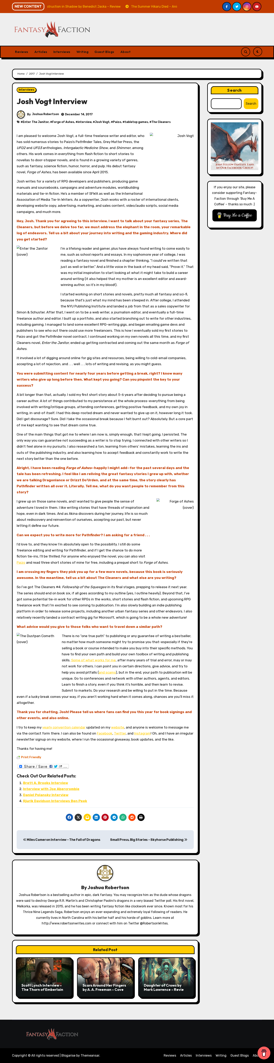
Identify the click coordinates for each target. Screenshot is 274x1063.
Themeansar (90, 1055)
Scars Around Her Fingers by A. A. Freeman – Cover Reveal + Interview (104, 989)
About (125, 52)
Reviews (21, 52)
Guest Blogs (104, 52)
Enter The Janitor (36, 122)
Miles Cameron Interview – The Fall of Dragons (63, 840)
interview (84, 122)
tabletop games (136, 122)
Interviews (61, 52)
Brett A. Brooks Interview (45, 783)
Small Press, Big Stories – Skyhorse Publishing (147, 840)
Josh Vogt (102, 122)
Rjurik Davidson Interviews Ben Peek (55, 801)
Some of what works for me (93, 660)
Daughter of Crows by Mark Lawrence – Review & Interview (165, 989)
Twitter (120, 733)
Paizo (117, 122)
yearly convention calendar (63, 727)
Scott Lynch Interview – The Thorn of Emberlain (42, 987)
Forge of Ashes (63, 122)
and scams (107, 672)
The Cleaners (161, 122)
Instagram (142, 733)
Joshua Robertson (45, 114)
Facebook (104, 733)
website (117, 727)
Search (234, 90)
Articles (40, 52)
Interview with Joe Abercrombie (51, 789)
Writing (82, 52)
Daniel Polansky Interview (45, 795)
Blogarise (68, 1055)
